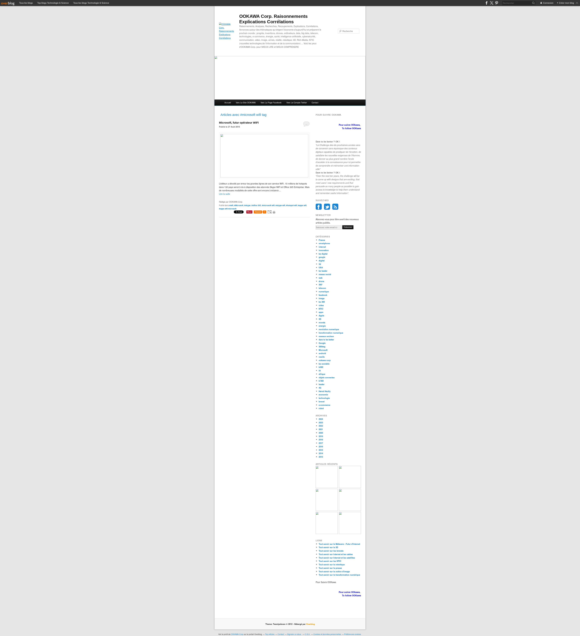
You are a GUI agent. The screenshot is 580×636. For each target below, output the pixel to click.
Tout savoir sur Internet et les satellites (337, 557)
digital (322, 260)
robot (321, 408)
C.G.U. (307, 634)
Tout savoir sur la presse (330, 568)
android (322, 353)
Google (322, 343)
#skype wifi (280, 205)
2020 (321, 432)
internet (322, 246)
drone (321, 281)
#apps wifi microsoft (227, 208)
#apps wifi (302, 205)
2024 (321, 419)
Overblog (310, 624)
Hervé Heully (324, 391)
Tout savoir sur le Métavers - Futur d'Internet (339, 543)
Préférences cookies (352, 634)
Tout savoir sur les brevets (331, 550)
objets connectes (327, 377)
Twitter (327, 207)
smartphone (324, 243)
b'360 (321, 380)
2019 (321, 436)
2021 (321, 429)
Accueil (227, 102)
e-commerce (324, 405)
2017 (321, 443)
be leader (323, 270)
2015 (321, 450)
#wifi (231, 205)
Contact (315, 102)
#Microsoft (238, 205)
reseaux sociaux (326, 336)
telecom (322, 288)
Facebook (319, 207)
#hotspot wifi (291, 205)
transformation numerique (331, 332)
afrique (322, 374)
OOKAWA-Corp (237, 634)
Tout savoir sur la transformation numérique (339, 574)
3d (320, 264)
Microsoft (323, 350)
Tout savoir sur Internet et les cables (336, 554)
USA (321, 267)
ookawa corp (325, 360)
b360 (321, 367)
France (322, 240)
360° (321, 284)
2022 (321, 425)
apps (321, 312)
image (321, 298)
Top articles (269, 634)
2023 (321, 422)
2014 (321, 453)
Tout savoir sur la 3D (328, 547)
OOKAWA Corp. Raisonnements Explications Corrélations (273, 19)
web (320, 277)
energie (322, 325)
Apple (321, 315)
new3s (322, 356)
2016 (321, 446)
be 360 (322, 301)
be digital (323, 253)
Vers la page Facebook (271, 102)
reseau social (325, 274)
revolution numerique (329, 329)
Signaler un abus (294, 634)
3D (320, 319)
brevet (321, 401)
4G (320, 387)
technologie (324, 398)
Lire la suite (224, 193)
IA (320, 370)
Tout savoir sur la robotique (332, 564)
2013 (321, 456)
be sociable (324, 363)
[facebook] (486, 3)
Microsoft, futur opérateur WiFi (239, 122)
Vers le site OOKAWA (246, 102)
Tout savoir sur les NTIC (330, 561)
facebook (323, 295)
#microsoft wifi (268, 205)
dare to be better (326, 339)
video (321, 305)
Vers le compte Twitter (296, 102)
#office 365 (256, 205)
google (322, 257)
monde (322, 322)
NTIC (321, 308)
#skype (247, 205)
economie (323, 394)
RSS (335, 207)
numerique (324, 291)
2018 (321, 439)
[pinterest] (496, 3)
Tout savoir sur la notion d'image (334, 571)
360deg (322, 346)
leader (321, 384)
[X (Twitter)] (491, 3)
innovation (324, 250)
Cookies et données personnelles (327, 634)
